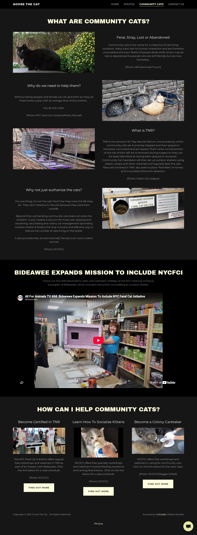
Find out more (39, 487)
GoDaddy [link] (161, 514)
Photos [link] (129, 4)
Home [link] (115, 4)
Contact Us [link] (176, 4)
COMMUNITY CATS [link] (151, 4)
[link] (26, 4)
